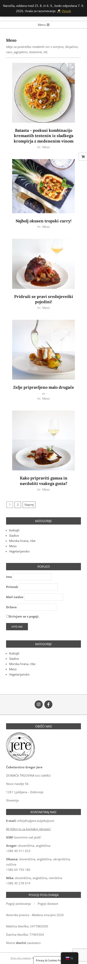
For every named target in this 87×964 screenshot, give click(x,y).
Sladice (14, 535)
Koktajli (14, 530)
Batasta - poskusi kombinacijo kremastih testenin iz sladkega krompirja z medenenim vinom (43, 136)
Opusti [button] (66, 11)
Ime (9, 577)
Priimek (12, 587)
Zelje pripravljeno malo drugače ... (43, 390)
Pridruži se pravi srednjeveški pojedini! (43, 299)
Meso (46, 147)
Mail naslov (14, 597)
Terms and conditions (20, 958)
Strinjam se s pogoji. (24, 616)
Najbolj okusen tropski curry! (43, 220)
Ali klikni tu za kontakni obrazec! (28, 829)
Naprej (29, 505)
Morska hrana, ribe (22, 541)
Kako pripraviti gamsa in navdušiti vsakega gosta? (43, 480)
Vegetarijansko (19, 551)
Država (11, 607)
